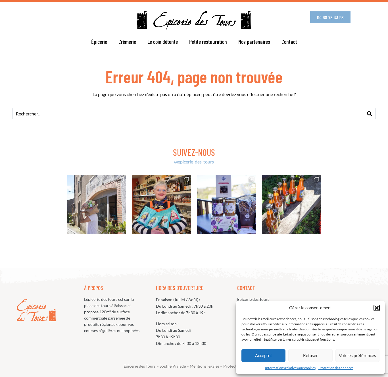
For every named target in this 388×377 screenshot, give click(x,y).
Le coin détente (162, 41)
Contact (289, 41)
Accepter (263, 355)
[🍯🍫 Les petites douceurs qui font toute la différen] (226, 204)
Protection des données (335, 368)
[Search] (370, 113)
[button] (376, 308)
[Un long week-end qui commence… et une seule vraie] (291, 204)
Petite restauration (208, 41)
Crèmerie (127, 41)
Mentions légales (204, 366)
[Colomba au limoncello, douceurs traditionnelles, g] (96, 204)
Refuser (310, 355)
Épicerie (99, 41)
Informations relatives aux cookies (290, 368)
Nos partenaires (254, 41)
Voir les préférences (357, 355)
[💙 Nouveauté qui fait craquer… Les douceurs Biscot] (161, 204)
